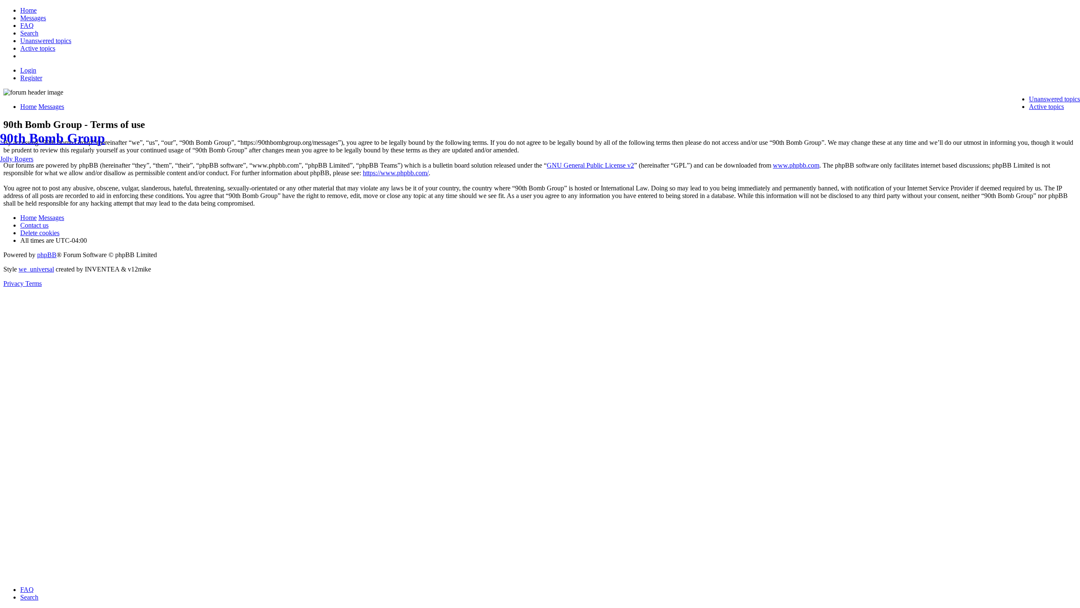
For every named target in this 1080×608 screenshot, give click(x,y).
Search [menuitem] (29, 597)
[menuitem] (28, 10)
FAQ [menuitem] (27, 589)
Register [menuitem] (31, 77)
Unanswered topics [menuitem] (1054, 99)
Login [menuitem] (28, 70)
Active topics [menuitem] (1046, 106)
